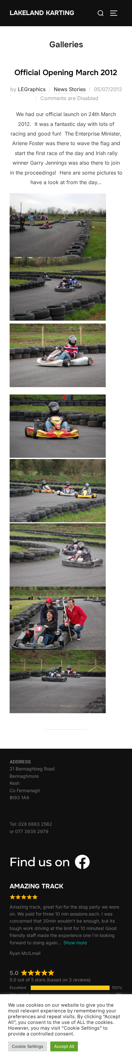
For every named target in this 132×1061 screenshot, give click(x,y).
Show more (75, 942)
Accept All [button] (64, 1046)
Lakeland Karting (42, 13)
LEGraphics (31, 89)
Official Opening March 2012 (65, 72)
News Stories (70, 89)
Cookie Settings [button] (27, 1046)
